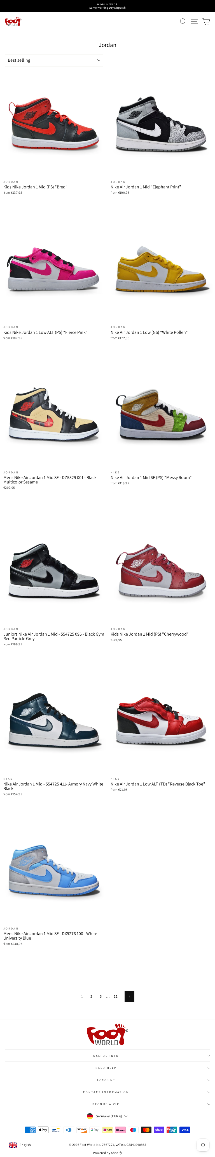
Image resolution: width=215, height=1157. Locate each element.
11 (116, 996)
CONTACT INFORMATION (106, 1092)
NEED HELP (106, 1068)
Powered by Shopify (107, 1153)
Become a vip (106, 1104)
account (106, 1080)
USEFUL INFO (106, 1056)
